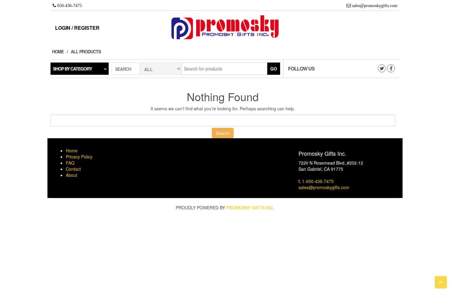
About (71, 175)
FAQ (70, 163)
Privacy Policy (79, 157)
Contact (73, 169)
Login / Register (77, 27)
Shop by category (72, 69)
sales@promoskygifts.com (323, 187)
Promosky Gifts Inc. (250, 207)
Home (58, 51)
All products (86, 51)
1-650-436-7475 (318, 181)
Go (273, 69)
